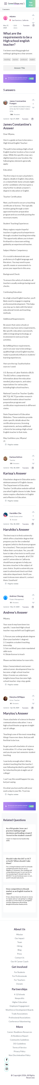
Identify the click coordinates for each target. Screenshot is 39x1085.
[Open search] (24, 3)
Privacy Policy (19, 1051)
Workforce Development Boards (19, 1010)
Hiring (19, 946)
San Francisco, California (19, 20)
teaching (7, 59)
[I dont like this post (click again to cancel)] (33, 107)
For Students (19, 972)
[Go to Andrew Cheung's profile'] (6, 600)
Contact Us (19, 957)
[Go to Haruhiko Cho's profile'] (6, 517)
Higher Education (19, 1002)
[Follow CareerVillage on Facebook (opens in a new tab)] (6, 1060)
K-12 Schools (19, 994)
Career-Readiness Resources (19, 1032)
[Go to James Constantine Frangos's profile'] (6, 108)
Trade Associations (19, 1013)
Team (19, 942)
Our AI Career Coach (19, 961)
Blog (19, 950)
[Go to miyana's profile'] (6, 20)
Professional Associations (19, 1017)
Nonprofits (19, 998)
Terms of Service (19, 1047)
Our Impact (19, 938)
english (32, 59)
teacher (15, 59)
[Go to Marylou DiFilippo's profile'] (6, 701)
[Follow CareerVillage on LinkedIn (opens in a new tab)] (6, 1064)
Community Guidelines (19, 1040)
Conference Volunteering (19, 1021)
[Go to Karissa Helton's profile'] (6, 461)
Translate (26, 25)
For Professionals (19, 976)
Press (19, 954)
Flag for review (12, 444)
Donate (19, 984)
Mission (19, 934)
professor (24, 59)
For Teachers (19, 980)
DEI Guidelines (19, 1043)
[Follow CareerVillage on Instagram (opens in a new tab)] (6, 1069)
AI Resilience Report (19, 1036)
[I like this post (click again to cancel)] (33, 15)
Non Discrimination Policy (19, 1055)
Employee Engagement (19, 1006)
